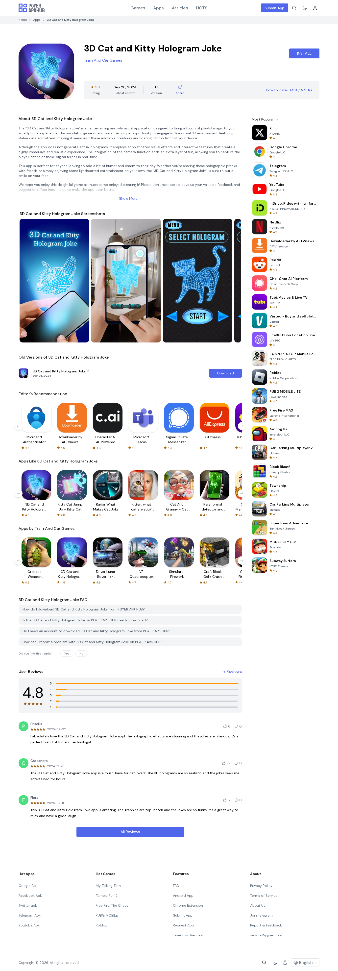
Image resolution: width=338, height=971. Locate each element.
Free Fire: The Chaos (112, 905)
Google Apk (28, 885)
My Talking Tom (108, 885)
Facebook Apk (30, 895)
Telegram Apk (30, 915)
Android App (183, 895)
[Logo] (32, 8)
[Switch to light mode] (304, 7)
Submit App (274, 8)
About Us (257, 905)
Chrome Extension (188, 905)
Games (137, 8)
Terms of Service (263, 895)
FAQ (176, 885)
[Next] (232, 280)
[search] (294, 7)
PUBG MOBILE (107, 915)
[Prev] (28, 280)
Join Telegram (261, 915)
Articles (180, 8)
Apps (158, 8)
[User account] (315, 7)
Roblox (101, 925)
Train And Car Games (103, 60)
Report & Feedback (266, 925)
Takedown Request (188, 935)
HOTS (202, 8)
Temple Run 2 (107, 895)
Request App (183, 925)
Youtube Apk (29, 925)
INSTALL (304, 53)
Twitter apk (28, 905)
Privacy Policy (261, 885)
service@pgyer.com (266, 935)
